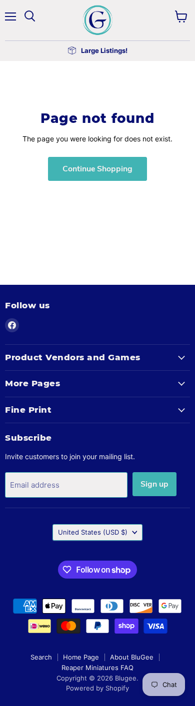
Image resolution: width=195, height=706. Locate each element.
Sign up (154, 484)
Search (41, 657)
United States (93, 532)
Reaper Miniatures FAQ (98, 668)
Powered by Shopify (97, 688)
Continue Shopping (97, 168)
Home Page (81, 657)
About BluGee (132, 657)
